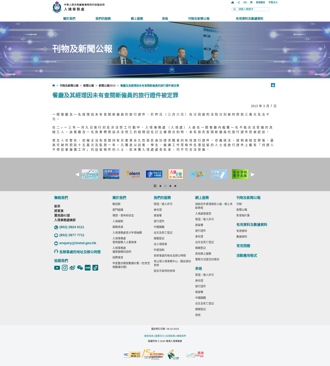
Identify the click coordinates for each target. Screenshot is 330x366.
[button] (77, 174)
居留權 (158, 215)
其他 (198, 314)
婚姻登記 (159, 238)
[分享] (238, 2)
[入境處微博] (73, 267)
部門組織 (117, 209)
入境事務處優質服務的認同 (121, 249)
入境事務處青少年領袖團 (127, 232)
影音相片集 (243, 215)
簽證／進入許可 (163, 203)
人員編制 (117, 221)
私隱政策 (170, 336)
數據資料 (241, 236)
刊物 (239, 203)
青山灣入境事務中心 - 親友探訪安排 (172, 263)
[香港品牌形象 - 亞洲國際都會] (194, 354)
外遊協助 (159, 249)
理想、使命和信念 (123, 215)
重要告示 (159, 336)
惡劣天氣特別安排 (164, 270)
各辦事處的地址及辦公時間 (80, 252)
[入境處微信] (81, 267)
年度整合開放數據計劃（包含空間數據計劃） (131, 265)
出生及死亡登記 (163, 232)
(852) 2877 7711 (71, 235)
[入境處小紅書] (88, 267)
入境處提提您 (203, 213)
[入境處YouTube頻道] (58, 267)
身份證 (158, 209)
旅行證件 (159, 221)
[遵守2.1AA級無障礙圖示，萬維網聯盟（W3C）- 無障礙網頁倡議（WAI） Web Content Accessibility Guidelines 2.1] (131, 354)
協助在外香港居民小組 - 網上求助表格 (213, 205)
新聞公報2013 (107, 85)
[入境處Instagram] (66, 267)
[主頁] (232, 2)
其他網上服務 (203, 253)
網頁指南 (148, 336)
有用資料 (241, 230)
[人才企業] (173, 354)
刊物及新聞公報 (69, 85)
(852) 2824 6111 (71, 227)
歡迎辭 (116, 203)
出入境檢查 (160, 244)
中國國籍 (159, 226)
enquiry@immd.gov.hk (77, 243)
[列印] (273, 85)
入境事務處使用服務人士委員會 (124, 240)
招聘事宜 (117, 257)
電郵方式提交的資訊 (207, 259)
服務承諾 (117, 226)
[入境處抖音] (96, 267)
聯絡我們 (181, 336)
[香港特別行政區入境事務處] (86, 11)
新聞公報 (88, 85)
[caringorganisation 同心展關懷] (152, 354)
